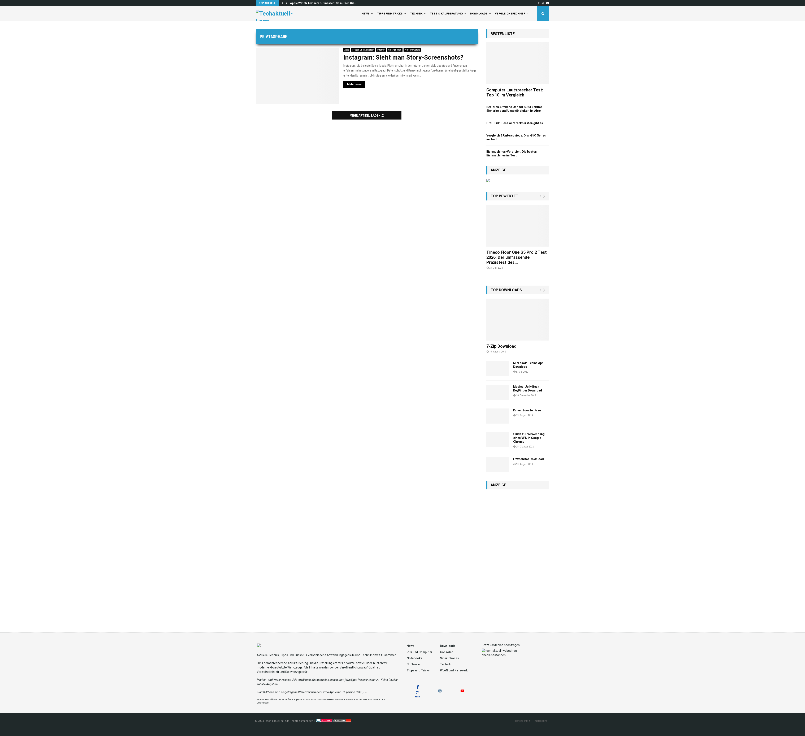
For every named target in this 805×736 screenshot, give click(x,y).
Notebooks (414, 658)
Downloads (479, 13)
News (366, 13)
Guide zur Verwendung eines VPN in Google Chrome (529, 437)
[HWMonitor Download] (497, 464)
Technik (416, 13)
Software (413, 664)
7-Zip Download (501, 346)
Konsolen (446, 652)
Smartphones (394, 50)
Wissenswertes (412, 50)
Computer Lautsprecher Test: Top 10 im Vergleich (514, 92)
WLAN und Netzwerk (454, 670)
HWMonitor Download (528, 459)
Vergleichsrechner (510, 13)
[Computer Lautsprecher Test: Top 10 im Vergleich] (517, 63)
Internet (381, 50)
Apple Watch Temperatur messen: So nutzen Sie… (323, 3)
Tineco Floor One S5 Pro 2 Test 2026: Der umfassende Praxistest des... (516, 257)
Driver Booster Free (527, 410)
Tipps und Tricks (390, 13)
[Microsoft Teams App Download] (497, 368)
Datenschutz (522, 720)
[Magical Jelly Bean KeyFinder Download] (497, 392)
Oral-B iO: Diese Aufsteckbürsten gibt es (514, 123)
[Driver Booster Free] (497, 416)
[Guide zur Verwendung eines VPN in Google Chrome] (497, 439)
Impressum (540, 720)
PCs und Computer (419, 652)
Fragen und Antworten (363, 50)
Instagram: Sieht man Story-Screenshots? (403, 57)
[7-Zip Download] (517, 320)
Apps (346, 50)
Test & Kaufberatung (446, 13)
